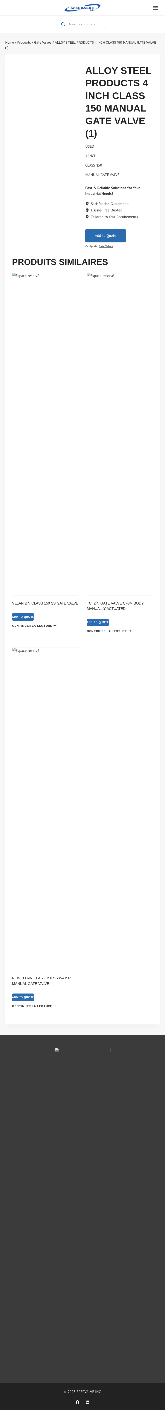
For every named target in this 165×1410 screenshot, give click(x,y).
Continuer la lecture (32, 625)
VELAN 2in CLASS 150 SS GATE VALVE (45, 603)
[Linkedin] (87, 1402)
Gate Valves (106, 246)
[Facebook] (77, 1402)
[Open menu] (155, 8)
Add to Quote (105, 235)
